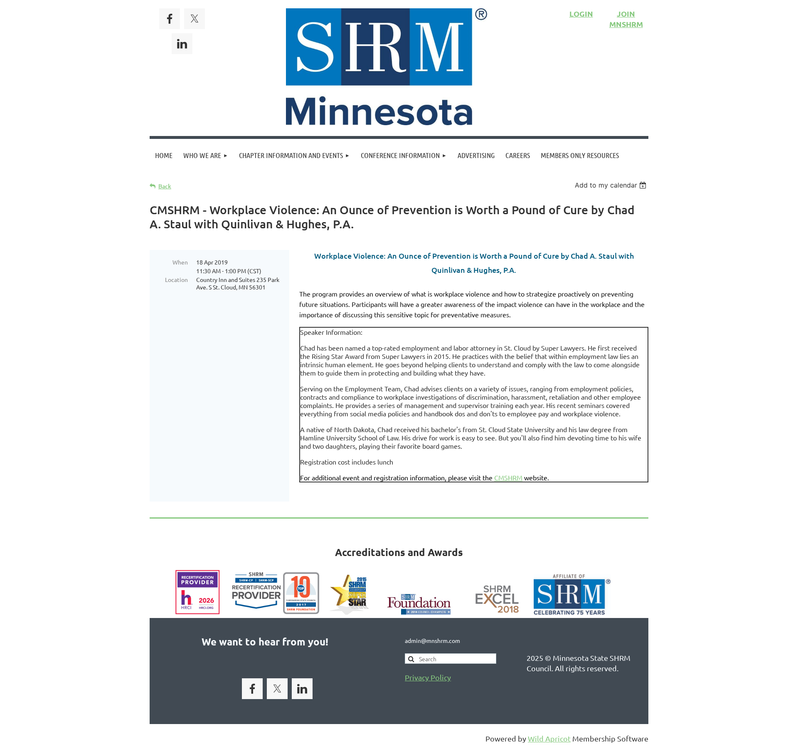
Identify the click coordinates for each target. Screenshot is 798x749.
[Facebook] (169, 18)
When (180, 262)
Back (164, 186)
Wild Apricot (549, 738)
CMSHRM (508, 477)
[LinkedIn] (182, 43)
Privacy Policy (428, 677)
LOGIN (581, 13)
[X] (194, 18)
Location (176, 279)
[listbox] (611, 185)
